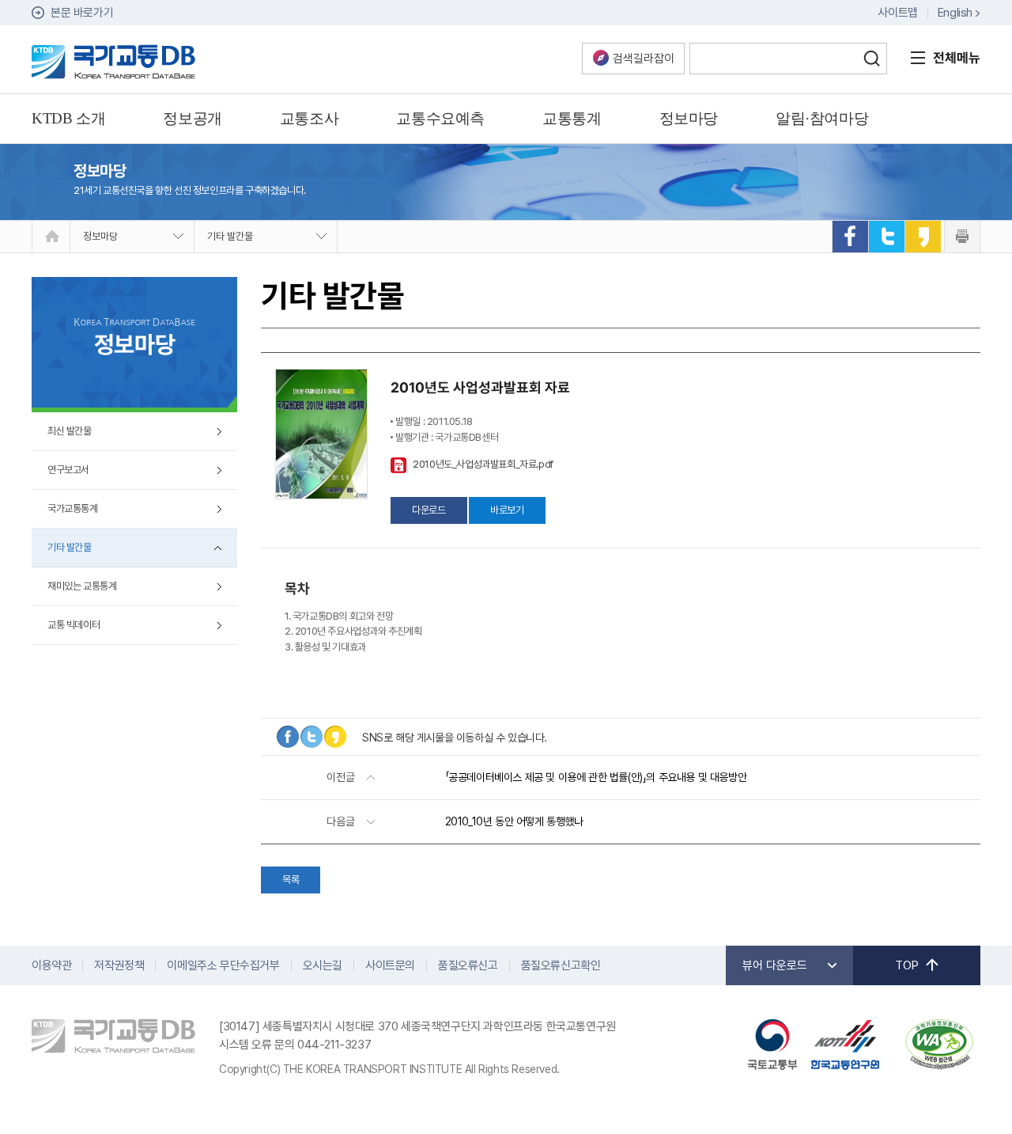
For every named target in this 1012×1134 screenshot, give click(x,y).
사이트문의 (390, 965)
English (955, 13)
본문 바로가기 (82, 13)
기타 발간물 (230, 236)
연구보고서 (68, 470)
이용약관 (51, 965)
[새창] (850, 236)
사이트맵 (897, 13)
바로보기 (506, 510)
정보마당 (100, 236)
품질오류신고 (468, 965)
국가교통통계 (72, 508)
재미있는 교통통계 (81, 586)
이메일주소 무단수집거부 (223, 965)
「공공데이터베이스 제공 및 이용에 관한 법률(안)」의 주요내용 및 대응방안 (596, 777)
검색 (871, 59)
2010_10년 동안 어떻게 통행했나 (514, 821)
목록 (290, 880)
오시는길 (322, 965)
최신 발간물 (69, 431)
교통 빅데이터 (73, 625)
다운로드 (428, 510)
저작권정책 (119, 965)
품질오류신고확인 (561, 965)
